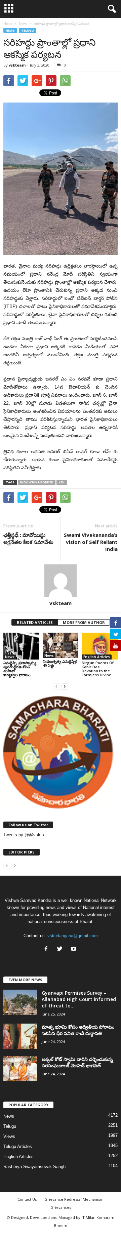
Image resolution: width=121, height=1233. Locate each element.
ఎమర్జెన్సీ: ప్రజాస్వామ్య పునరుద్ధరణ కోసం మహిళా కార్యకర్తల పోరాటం (19, 668)
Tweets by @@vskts (23, 834)
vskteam (17, 65)
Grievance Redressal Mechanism (74, 1199)
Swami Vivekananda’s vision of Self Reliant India (91, 541)
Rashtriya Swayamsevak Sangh (34, 1166)
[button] (110, 9)
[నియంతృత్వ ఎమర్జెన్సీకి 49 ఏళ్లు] (61, 645)
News (10, 30)
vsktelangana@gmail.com (72, 935)
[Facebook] (47, 949)
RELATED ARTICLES (35, 622)
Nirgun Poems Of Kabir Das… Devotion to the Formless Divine (98, 668)
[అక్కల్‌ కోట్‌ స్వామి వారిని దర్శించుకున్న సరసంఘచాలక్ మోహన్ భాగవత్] (20, 1068)
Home (7, 23)
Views (9, 1136)
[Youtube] (74, 949)
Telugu (27, 30)
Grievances (60, 1207)
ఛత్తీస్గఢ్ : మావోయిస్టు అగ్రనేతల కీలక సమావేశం (28, 538)
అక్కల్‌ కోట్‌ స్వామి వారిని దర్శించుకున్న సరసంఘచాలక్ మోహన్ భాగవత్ (77, 1062)
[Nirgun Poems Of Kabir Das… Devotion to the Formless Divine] (100, 646)
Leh (62, 482)
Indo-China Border (36, 482)
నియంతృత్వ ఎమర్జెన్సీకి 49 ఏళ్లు (60, 663)
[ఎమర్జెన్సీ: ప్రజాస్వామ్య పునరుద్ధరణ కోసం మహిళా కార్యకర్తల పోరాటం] (21, 646)
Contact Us (27, 1199)
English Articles (96, 656)
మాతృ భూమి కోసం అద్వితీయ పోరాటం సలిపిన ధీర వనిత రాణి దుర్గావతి (78, 1030)
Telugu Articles (17, 1146)
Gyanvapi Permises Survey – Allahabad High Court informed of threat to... (79, 999)
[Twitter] (61, 949)
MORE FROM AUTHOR (84, 622)
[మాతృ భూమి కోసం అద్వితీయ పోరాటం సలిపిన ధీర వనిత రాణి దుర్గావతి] (20, 1036)
